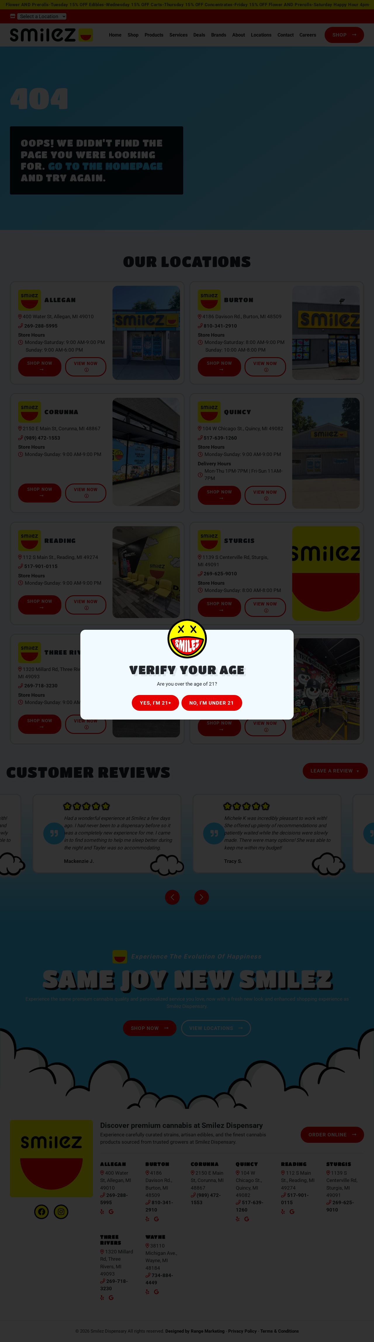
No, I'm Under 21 (211, 703)
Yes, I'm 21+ (155, 703)
